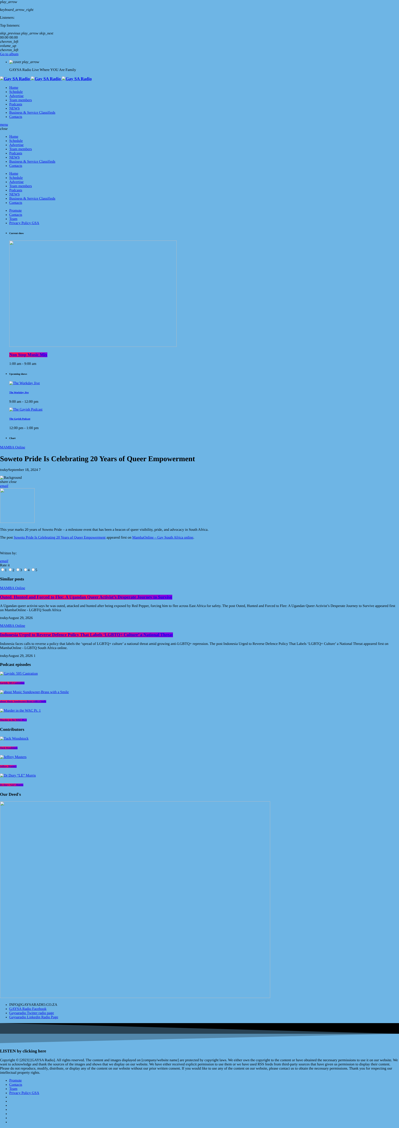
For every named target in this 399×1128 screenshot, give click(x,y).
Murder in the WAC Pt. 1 (13, 720)
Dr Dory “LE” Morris (11, 785)
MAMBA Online (12, 447)
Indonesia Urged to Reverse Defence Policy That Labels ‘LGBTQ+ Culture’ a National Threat (86, 634)
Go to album (9, 54)
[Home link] (46, 78)
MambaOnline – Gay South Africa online (162, 538)
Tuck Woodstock (9, 748)
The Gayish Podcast (19, 419)
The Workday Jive (19, 392)
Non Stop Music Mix (28, 354)
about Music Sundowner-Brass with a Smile (23, 701)
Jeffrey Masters (8, 766)
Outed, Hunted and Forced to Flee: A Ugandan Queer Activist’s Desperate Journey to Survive (86, 597)
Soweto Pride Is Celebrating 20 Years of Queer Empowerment (60, 538)
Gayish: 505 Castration (12, 683)
